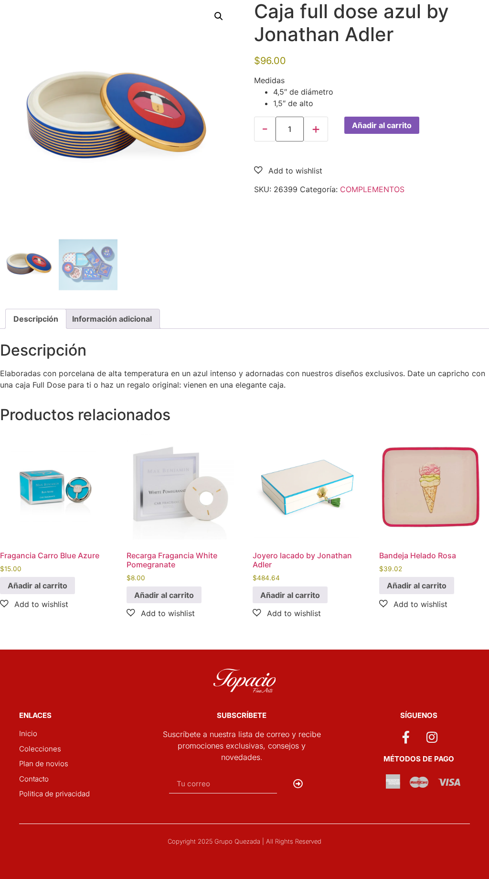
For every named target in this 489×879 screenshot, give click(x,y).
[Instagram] (432, 737)
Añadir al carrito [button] (37, 585)
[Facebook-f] (405, 737)
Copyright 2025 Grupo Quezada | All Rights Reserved (244, 841)
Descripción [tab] (35, 319)
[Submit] (298, 783)
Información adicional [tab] (112, 319)
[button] (218, 16)
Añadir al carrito (382, 125)
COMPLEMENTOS (372, 189)
